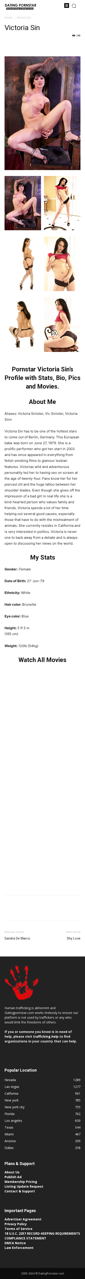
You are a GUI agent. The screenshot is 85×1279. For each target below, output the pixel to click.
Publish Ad (13, 1177)
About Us (12, 1172)
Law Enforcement (19, 1248)
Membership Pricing (21, 1181)
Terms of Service (18, 1229)
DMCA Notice (15, 1243)
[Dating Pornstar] (20, 7)
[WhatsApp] (40, 45)
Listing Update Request (24, 1186)
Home (8, 17)
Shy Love (73, 938)
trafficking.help (45, 1036)
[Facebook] (9, 45)
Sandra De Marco (17, 938)
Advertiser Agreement (23, 1219)
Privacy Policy (16, 1224)
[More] (51, 45)
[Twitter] (19, 45)
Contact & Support (20, 1191)
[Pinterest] (29, 45)
